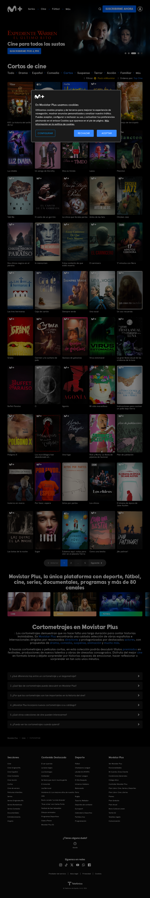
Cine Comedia (13, 776)
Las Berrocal (46, 788)
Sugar (37, 551)
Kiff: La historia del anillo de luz (19, 123)
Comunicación (114, 821)
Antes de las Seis (97, 217)
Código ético (114, 780)
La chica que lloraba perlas (74, 217)
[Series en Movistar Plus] (74, 604)
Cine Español (12, 772)
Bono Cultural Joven (117, 809)
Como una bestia (97, 551)
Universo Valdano (82, 784)
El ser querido (46, 764)
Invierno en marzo (15, 503)
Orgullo (10, 821)
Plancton (121, 171)
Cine (43, 8)
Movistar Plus (47, 636)
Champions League (82, 768)
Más (68, 9)
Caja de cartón (42, 311)
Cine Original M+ (14, 768)
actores (129, 639)
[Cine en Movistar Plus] (28, 604)
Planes (111, 796)
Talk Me (10, 217)
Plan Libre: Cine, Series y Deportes (122, 788)
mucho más (111, 643)
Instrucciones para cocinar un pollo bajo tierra (129, 407)
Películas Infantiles (14, 792)
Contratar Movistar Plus (118, 784)
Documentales (13, 813)
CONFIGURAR (45, 133)
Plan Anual (113, 805)
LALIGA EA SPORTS (82, 772)
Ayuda (75, 847)
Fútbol (56, 8)
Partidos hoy (80, 817)
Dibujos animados (48, 812)
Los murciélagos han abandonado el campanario (44, 455)
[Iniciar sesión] (140, 8)
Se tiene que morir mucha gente (54, 780)
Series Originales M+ (15, 801)
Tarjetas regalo (115, 817)
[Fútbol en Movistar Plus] (120, 604)
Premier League (81, 776)
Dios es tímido (68, 171)
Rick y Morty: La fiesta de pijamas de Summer (101, 455)
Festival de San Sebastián (51, 808)
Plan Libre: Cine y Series (118, 792)
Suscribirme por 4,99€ (24, 51)
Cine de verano (13, 788)
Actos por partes (70, 503)
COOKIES (98, 874)
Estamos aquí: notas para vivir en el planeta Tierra (74, 552)
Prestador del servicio (57, 874)
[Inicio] (14, 9)
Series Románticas (14, 805)
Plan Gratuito (114, 801)
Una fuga (66, 454)
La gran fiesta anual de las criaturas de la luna (129, 359)
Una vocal (94, 311)
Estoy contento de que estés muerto (72, 264)
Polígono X (12, 454)
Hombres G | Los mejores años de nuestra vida (57, 794)
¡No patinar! (122, 551)
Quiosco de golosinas (72, 358)
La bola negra (46, 768)
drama (54, 643)
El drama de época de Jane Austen (127, 504)
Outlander (45, 776)
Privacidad (86, 874)
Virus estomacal (97, 358)
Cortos (10, 784)
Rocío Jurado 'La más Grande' (53, 800)
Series (31, 8)
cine (139, 652)
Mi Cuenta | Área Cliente (118, 772)
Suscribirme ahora (119, 9)
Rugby (77, 796)
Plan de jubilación (125, 454)
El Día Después (81, 780)
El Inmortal (45, 784)
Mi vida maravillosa (98, 406)
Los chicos (94, 503)
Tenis (77, 792)
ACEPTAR (107, 133)
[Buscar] (100, 9)
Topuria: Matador (82, 801)
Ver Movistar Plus (115, 764)
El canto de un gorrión (45, 217)
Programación (80, 821)
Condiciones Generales (118, 776)
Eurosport (79, 809)
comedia (66, 643)
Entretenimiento (14, 817)
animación (94, 643)
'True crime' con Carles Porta (52, 804)
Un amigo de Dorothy (44, 171)
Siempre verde (69, 311)
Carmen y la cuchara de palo (46, 359)
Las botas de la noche (17, 551)
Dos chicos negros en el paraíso (18, 264)
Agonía (65, 406)
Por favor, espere (43, 503)
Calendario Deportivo (83, 813)
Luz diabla (12, 171)
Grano (10, 358)
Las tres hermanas (16, 311)
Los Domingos (46, 772)
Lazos (92, 171)
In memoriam (41, 263)
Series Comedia (13, 809)
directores (71, 639)
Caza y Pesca (46, 821)
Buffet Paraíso (14, 406)
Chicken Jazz (123, 217)
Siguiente (95, 563)
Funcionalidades (115, 768)
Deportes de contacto (83, 805)
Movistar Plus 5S (47, 825)
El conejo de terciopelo (127, 122)
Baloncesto (79, 788)
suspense (80, 643)
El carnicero (95, 263)
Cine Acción (12, 780)
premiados (130, 649)
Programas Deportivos (50, 816)
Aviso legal (74, 874)
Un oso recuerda (124, 311)
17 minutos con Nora (126, 263)
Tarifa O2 (112, 813)
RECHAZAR (84, 133)
